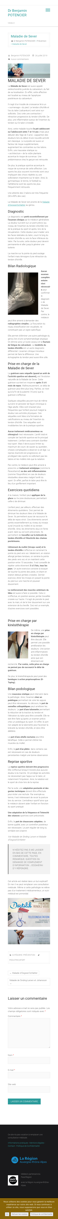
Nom (11, 1055)
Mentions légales (36, 1143)
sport (22, 960)
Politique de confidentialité (41, 1214)
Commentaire (15, 1016)
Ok (7, 1214)
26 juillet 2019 (41, 55)
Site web (12, 1084)
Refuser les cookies (19, 1214)
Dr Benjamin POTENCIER (17, 13)
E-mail (11, 1070)
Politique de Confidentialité (28, 1146)
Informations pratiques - (18, 1143)
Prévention (29, 955)
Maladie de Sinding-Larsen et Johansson (28, 982)
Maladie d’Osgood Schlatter (23, 973)
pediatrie (14, 960)
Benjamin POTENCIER (20, 55)
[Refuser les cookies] (54, 1208)
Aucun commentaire (20, 59)
